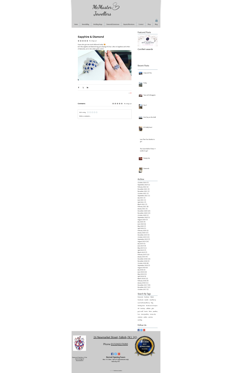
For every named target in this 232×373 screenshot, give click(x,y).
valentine (140, 317)
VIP (138, 308)
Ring (152, 303)
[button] (156, 20)
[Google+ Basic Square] (144, 330)
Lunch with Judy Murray (144, 303)
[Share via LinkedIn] (87, 87)
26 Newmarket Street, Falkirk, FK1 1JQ (115, 337)
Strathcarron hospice (151, 305)
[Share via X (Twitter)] (83, 87)
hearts (146, 311)
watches (150, 317)
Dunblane (146, 297)
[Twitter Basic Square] (141, 330)
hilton (150, 311)
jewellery (155, 311)
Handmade (140, 300)
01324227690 (119, 344)
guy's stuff (140, 311)
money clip (153, 314)
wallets (145, 317)
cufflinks (148, 308)
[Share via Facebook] (78, 87)
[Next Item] (155, 41)
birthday (142, 308)
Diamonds (140, 297)
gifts (153, 308)
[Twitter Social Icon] (115, 354)
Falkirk (152, 297)
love (139, 314)
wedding (140, 320)
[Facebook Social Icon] (112, 354)
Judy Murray (153, 300)
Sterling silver (141, 305)
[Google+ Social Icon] (119, 354)
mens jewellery (145, 314)
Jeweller (147, 300)
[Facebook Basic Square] (139, 330)
